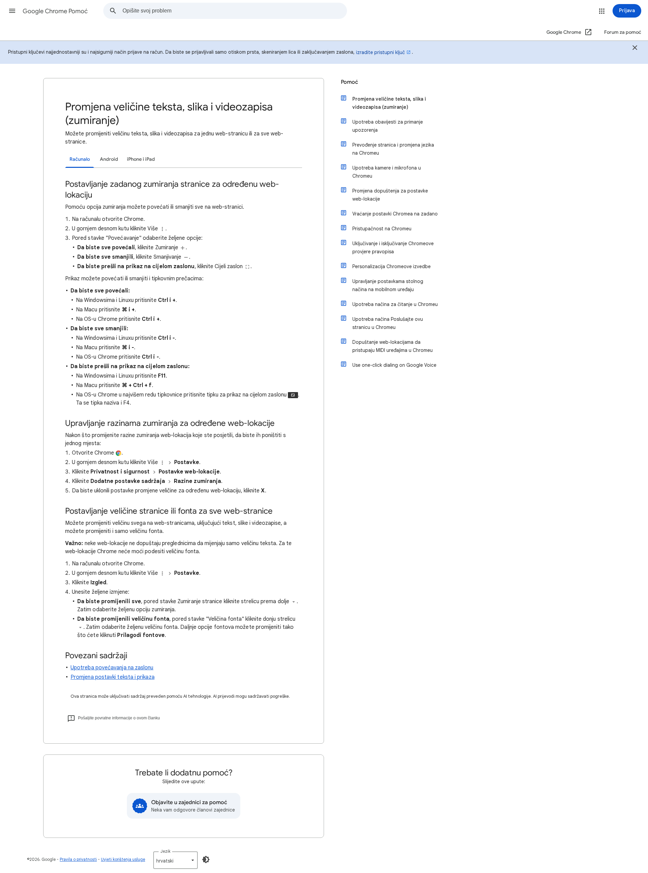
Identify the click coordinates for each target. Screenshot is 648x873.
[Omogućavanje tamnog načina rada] (206, 859)
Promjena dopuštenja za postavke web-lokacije (390, 195)
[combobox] (235, 11)
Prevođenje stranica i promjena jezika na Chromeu (393, 149)
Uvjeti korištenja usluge (123, 859)
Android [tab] (109, 159)
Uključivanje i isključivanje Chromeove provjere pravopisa (393, 247)
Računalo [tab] (80, 159)
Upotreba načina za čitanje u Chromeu (395, 304)
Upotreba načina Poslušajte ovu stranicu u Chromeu (387, 323)
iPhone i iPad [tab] (141, 159)
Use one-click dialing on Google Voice (394, 365)
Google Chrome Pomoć (55, 11)
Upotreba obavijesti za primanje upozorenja (387, 126)
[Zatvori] (635, 49)
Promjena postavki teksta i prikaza (113, 677)
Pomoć (349, 82)
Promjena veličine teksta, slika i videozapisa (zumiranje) (389, 103)
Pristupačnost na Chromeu (381, 229)
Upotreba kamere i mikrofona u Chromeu (386, 172)
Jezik (165, 851)
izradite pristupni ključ (380, 52)
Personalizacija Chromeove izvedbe (391, 266)
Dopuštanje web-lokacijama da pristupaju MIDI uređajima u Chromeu (392, 346)
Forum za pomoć (622, 32)
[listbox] (175, 860)
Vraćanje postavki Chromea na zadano (395, 214)
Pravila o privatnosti (78, 859)
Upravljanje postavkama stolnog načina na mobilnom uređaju (387, 285)
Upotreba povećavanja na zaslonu (112, 667)
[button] (12, 11)
